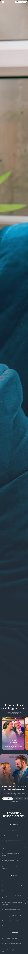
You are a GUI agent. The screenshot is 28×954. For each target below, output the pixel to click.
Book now (18, 1)
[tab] (7, 798)
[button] (14, 830)
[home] (3, 2)
